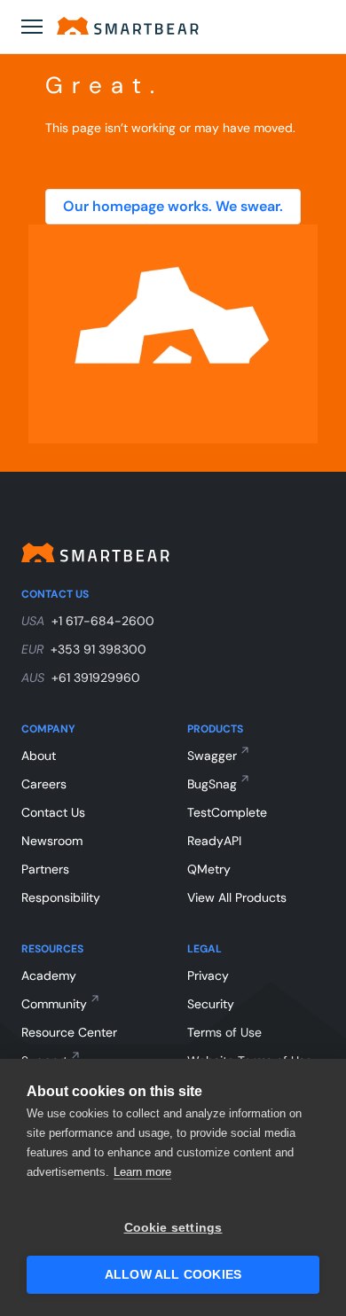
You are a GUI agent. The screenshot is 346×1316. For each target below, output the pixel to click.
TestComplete (227, 812)
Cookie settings (173, 1227)
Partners (45, 869)
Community (54, 1004)
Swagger (212, 756)
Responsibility (60, 897)
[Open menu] (32, 26)
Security (210, 1004)
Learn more (142, 1172)
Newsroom (52, 841)
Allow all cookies (173, 1274)
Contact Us (53, 812)
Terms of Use (224, 1032)
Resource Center (69, 1032)
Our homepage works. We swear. (173, 206)
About (38, 756)
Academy (48, 975)
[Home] (128, 26)
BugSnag (212, 784)
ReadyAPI (214, 841)
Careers (44, 784)
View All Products (237, 897)
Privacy (208, 975)
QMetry (209, 869)
